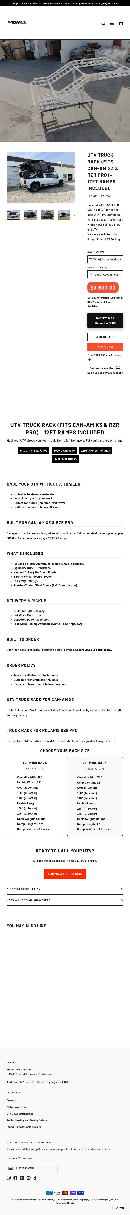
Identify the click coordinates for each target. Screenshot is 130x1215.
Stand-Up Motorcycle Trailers (24, 1126)
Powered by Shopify (65, 1203)
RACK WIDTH (96, 252)
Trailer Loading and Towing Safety (27, 1120)
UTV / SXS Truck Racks (20, 1113)
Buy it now (105, 347)
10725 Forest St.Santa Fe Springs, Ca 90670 (43, 1082)
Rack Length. (97, 267)
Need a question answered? (28, 900)
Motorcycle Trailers (18, 1106)
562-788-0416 (23, 1069)
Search (11, 1100)
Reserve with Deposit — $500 (105, 320)
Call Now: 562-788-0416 (65, 874)
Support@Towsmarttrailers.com (34, 1074)
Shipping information (23, 888)
